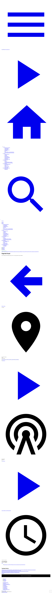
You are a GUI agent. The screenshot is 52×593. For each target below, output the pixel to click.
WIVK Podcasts (7, 148)
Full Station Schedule (7, 147)
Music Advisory (7, 156)
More (2, 563)
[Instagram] (3, 248)
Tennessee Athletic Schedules (8, 162)
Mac (5, 151)
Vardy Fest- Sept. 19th (4, 251)
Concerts (6, 155)
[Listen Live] (26, 385)
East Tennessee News (7, 164)
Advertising (6, 169)
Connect (4, 153)
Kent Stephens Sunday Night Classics (9, 152)
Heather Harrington (7, 149)
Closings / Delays (7, 166)
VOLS (5, 160)
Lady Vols (6, 161)
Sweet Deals (6, 168)
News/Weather (5, 163)
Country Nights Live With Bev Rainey (6, 510)
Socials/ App (6, 158)
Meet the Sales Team (7, 159)
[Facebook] (3, 247)
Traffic (5, 165)
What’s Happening (7, 154)
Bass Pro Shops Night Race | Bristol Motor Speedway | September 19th (30, 251)
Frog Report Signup (7, 157)
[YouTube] (3, 249)
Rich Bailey (6, 150)
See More (3, 573)
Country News (6, 167)
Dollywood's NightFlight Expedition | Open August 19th (14, 251)
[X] (4, 579)
